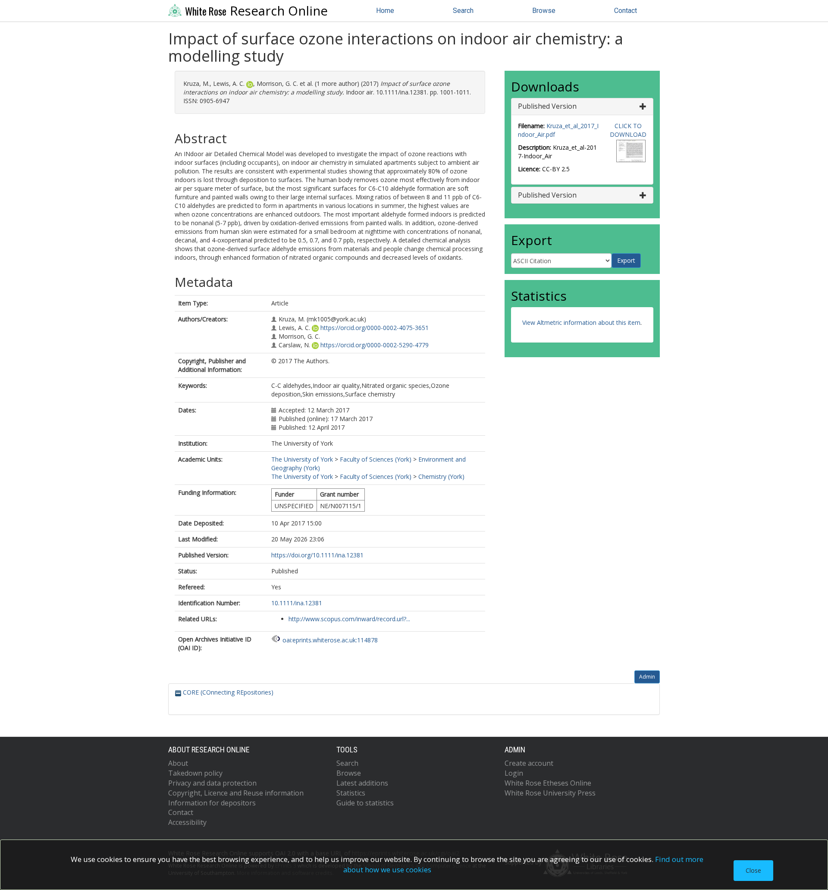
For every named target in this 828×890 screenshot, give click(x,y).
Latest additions (362, 783)
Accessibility (187, 822)
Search (463, 10)
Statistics (350, 793)
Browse (543, 10)
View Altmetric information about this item (581, 322)
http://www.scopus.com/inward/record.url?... (349, 619)
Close (753, 870)
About (178, 763)
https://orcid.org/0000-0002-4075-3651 (374, 328)
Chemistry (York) (441, 476)
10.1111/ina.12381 (296, 603)
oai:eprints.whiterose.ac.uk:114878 (330, 640)
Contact (625, 10)
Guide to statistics (365, 803)
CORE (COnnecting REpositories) (227, 692)
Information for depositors (212, 803)
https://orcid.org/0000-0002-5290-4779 (374, 345)
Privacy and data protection (212, 783)
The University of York (302, 459)
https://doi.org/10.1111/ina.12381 (317, 555)
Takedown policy (195, 773)
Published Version (547, 106)
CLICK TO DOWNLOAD (628, 130)
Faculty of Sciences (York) (375, 459)
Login (514, 773)
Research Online (256, 10)
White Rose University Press (550, 793)
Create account (529, 763)
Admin (647, 676)
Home (385, 10)
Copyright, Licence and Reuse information (236, 793)
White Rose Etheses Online (548, 783)
